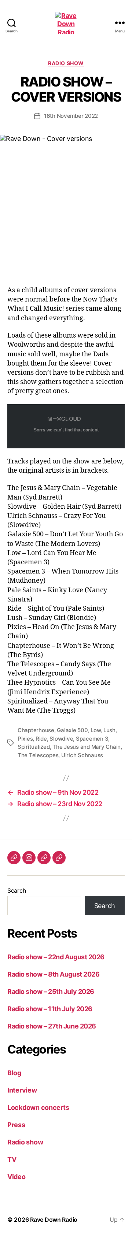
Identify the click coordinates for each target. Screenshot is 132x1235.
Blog (14, 1073)
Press (16, 1125)
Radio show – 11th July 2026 (49, 1009)
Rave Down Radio (53, 1219)
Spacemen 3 (92, 738)
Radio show (66, 63)
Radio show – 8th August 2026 (53, 974)
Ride (41, 738)
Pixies (25, 738)
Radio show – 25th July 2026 (50, 991)
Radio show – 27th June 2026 (51, 1026)
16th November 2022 (71, 115)
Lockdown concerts (38, 1107)
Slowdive (61, 738)
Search (16, 890)
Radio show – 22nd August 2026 (55, 957)
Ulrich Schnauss (82, 755)
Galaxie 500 (72, 730)
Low (95, 730)
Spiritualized (34, 746)
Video (16, 1177)
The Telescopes (38, 755)
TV (11, 1159)
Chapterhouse (36, 730)
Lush (109, 730)
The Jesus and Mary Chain (86, 746)
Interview (22, 1090)
